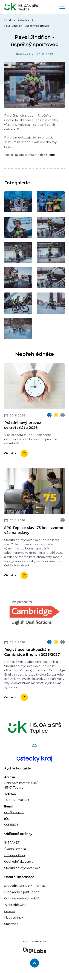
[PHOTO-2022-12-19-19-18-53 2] (51, 252)
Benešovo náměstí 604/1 (21, 783)
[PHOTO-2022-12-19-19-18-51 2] (51, 201)
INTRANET (12, 842)
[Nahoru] (34, 963)
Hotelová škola (14, 855)
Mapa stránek (13, 917)
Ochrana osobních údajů (21, 898)
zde (52, 155)
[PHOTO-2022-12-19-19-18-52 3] (51, 227)
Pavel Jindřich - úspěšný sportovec (26, 25)
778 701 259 (20, 800)
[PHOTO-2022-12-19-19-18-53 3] (18, 277)
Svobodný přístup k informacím (26, 885)
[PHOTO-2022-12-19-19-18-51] (18, 201)
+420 (7, 800)
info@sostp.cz (14, 812)
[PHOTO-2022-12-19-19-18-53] (18, 252)
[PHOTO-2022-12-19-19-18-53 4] (51, 277)
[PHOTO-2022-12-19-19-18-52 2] (18, 227)
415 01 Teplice (13, 787)
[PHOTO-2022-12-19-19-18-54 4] (18, 328)
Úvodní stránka (15, 849)
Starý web (11, 924)
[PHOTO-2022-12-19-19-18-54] (18, 303)
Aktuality (23, 20)
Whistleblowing (15, 905)
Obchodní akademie (18, 861)
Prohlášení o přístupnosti (22, 892)
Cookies (9, 911)
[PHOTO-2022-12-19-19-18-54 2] (51, 303)
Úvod (7, 20)
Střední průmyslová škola (22, 868)
